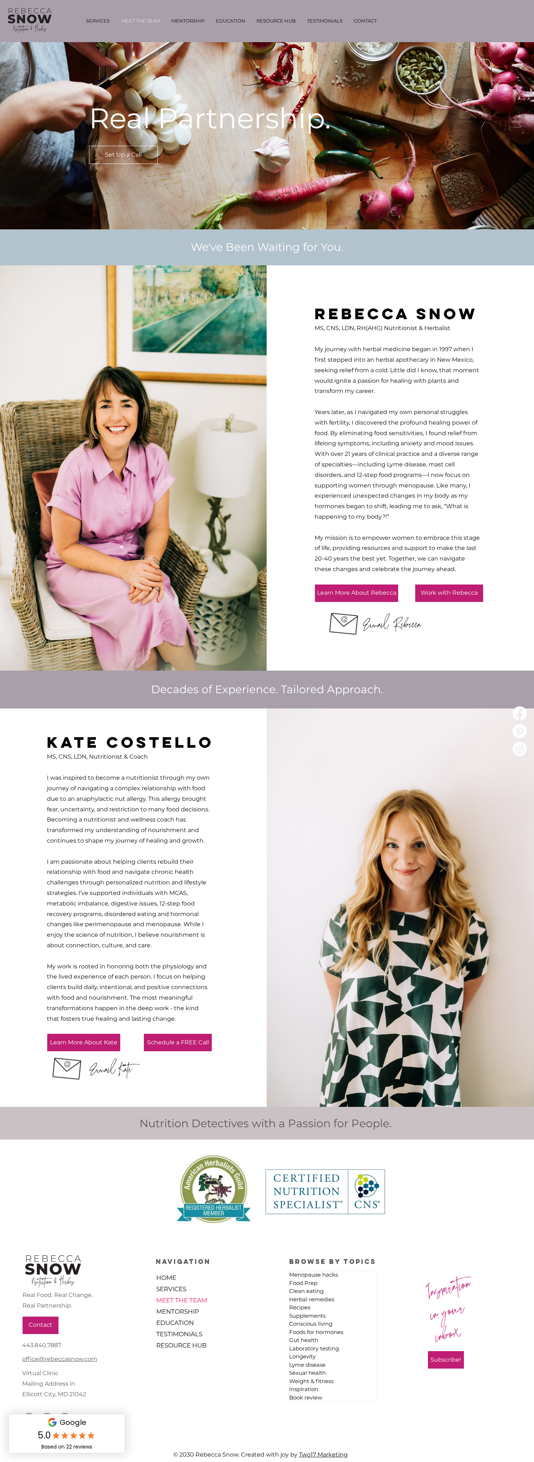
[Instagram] (520, 749)
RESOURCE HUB (181, 1345)
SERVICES (171, 1289)
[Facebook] (520, 713)
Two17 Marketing (323, 1454)
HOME (166, 1277)
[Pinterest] (520, 731)
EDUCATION (175, 1322)
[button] (357, 593)
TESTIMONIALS (179, 1334)
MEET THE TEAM (181, 1300)
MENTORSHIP (177, 1311)
